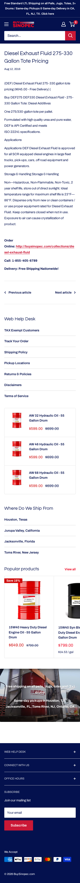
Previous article (20, 292)
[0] (72, 24)
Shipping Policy (16, 352)
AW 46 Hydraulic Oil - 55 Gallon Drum (46, 447)
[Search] (70, 35)
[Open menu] (6, 24)
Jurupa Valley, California (22, 530)
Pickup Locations (17, 363)
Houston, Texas (15, 519)
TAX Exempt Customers (21, 330)
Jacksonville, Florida (19, 541)
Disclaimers (13, 385)
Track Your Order (16, 341)
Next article (63, 292)
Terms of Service (16, 396)
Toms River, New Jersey (21, 552)
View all (70, 569)
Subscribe (19, 825)
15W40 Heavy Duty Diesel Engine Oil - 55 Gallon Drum (28, 632)
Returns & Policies (17, 374)
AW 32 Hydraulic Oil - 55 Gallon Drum (46, 418)
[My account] (63, 24)
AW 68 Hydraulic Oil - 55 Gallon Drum (46, 475)
